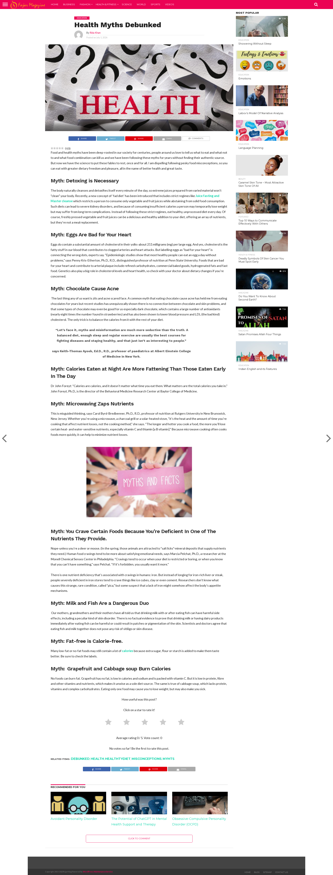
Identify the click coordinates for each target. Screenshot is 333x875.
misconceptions (147, 759)
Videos (169, 4)
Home (54, 4)
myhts (168, 759)
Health (97, 759)
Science (127, 4)
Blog (257, 872)
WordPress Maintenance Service (98, 871)
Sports (155, 4)
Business (69, 4)
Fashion (85, 4)
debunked (80, 759)
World (141, 4)
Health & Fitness (106, 4)
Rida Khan (95, 32)
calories (127, 651)
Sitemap (267, 872)
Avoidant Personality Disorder (74, 819)
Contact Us (281, 872)
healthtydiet (118, 759)
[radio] (107, 723)
